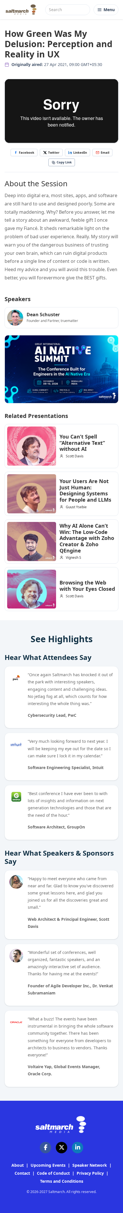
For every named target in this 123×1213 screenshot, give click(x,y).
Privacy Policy (90, 1173)
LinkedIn (80, 152)
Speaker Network (89, 1165)
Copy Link (64, 162)
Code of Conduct (53, 1173)
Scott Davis (75, 456)
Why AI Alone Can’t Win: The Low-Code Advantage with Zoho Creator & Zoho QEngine (86, 538)
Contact (22, 1173)
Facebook (26, 152)
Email (105, 152)
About (17, 1165)
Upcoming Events (48, 1165)
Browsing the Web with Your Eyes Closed (87, 585)
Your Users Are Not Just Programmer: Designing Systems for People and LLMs (85, 490)
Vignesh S (73, 557)
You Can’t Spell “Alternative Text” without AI (82, 442)
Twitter (53, 152)
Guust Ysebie (76, 507)
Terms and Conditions (61, 1181)
